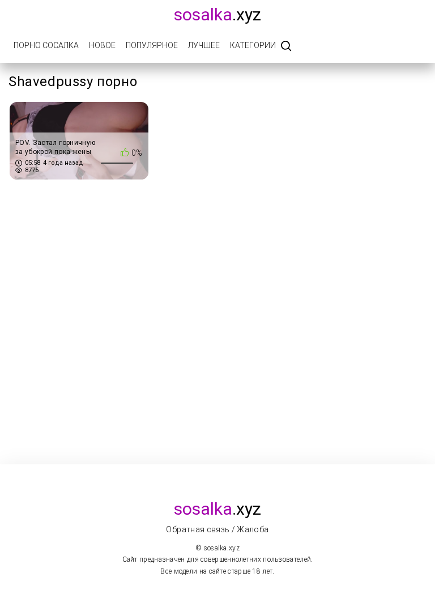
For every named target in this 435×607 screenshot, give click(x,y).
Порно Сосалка (46, 45)
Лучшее (204, 45)
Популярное (152, 45)
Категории (253, 45)
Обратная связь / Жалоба (217, 529)
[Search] (286, 47)
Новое (102, 45)
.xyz (217, 14)
